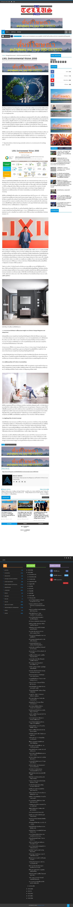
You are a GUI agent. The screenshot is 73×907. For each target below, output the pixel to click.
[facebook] (9, 2)
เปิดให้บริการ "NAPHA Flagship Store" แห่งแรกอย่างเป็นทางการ (63, 169)
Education (7, 576)
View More (46, 497)
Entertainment (9, 581)
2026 (29, 570)
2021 (29, 895)
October (31, 579)
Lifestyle (7, 590)
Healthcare (8, 587)
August (31, 583)
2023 (29, 891)
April (30, 593)
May (30, 591)
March (30, 595)
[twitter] (11, 2)
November (31, 576)
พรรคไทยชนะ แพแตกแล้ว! (63, 190)
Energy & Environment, (18, 61)
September (32, 581)
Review (19, 32)
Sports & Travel (58, 36)
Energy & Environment (11, 55)
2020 (29, 898)
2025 (29, 572)
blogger (9, 523)
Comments (68, 148)
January (31, 886)
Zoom (61, 148)
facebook (40, 523)
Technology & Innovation (12, 607)
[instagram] (14, 2)
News (7, 32)
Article (13, 32)
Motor (6, 593)
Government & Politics (11, 584)
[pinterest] (68, 558)
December (31, 574)
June (30, 588)
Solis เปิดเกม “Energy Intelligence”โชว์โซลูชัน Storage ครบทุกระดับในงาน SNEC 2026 (8, 514)
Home (3, 55)
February (31, 598)
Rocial (6, 599)
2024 (29, 888)
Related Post (6, 497)
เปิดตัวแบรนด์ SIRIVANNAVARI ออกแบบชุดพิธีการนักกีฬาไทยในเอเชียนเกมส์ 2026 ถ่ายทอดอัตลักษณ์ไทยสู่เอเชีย (24, 36)
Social (6, 601)
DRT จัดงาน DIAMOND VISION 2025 (37, 621)
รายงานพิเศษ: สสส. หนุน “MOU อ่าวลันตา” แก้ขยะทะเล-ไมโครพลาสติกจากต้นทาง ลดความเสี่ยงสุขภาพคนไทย (25, 514)
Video (6, 610)
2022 (29, 893)
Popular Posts (54, 148)
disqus (25, 523)
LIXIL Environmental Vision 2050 (36, 812)
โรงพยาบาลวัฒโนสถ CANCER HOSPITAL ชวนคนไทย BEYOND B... (37, 605)
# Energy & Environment (10, 444)
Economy (7, 573)
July (30, 586)
